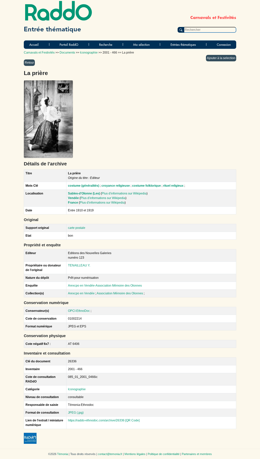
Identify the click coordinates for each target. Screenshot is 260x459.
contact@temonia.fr (110, 454)
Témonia (62, 454)
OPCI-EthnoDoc (79, 310)
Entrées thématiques (183, 45)
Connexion (224, 45)
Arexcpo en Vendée (81, 293)
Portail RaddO (69, 45)
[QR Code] (132, 420)
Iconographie (77, 389)
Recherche (105, 45)
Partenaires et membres (197, 454)
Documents (67, 52)
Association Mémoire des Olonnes (120, 293)
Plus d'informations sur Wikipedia (124, 193)
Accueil (34, 45)
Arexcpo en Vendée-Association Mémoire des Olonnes (105, 285)
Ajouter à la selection (221, 58)
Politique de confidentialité (163, 454)
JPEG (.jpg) (76, 412)
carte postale (76, 227)
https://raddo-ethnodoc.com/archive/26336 (96, 420)
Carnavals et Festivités (39, 52)
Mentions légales (134, 454)
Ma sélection (141, 45)
